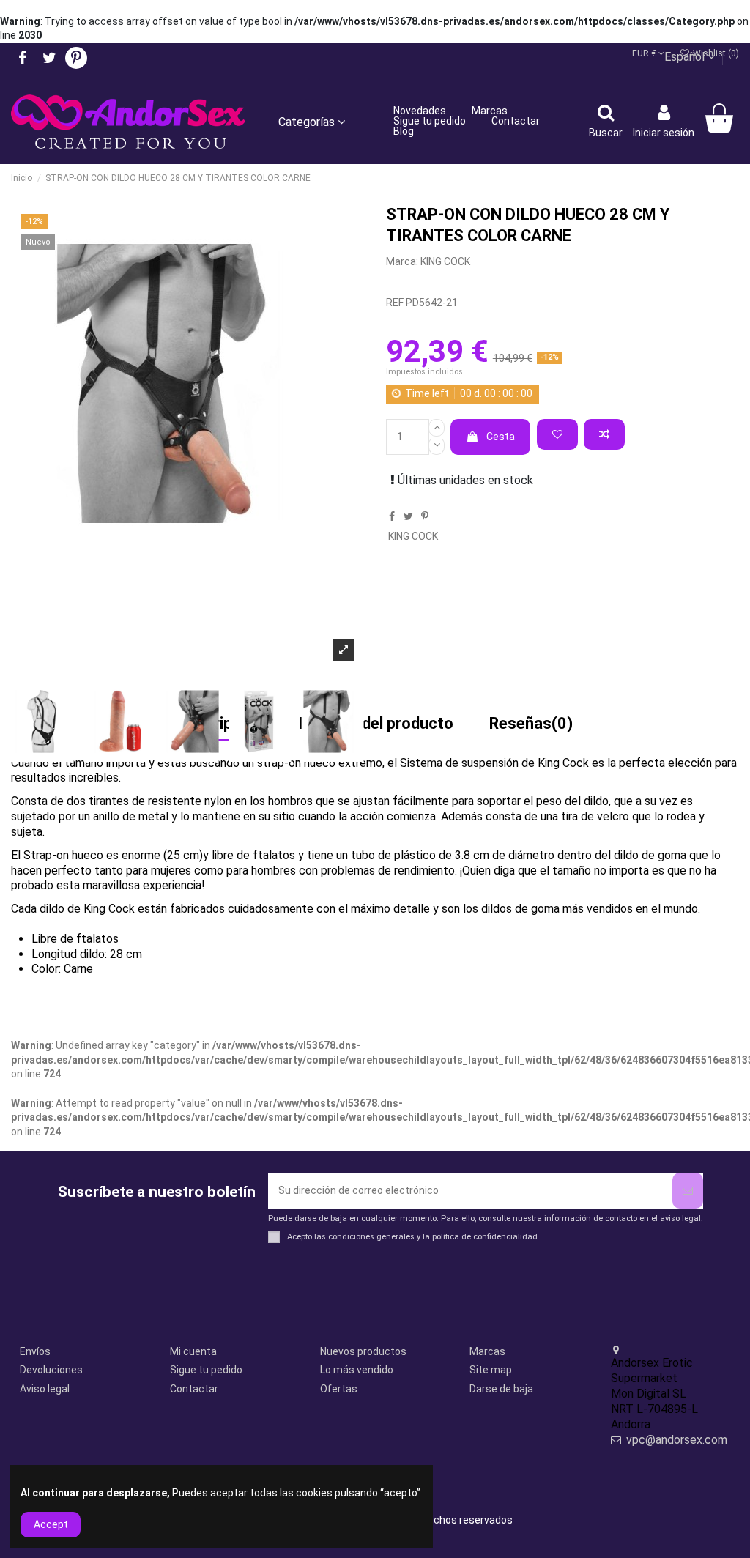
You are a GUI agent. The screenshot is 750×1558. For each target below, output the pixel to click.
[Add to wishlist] (557, 434)
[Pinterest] (424, 516)
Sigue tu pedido (206, 1370)
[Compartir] (392, 516)
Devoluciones (51, 1370)
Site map (490, 1370)
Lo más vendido (356, 1370)
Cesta (500, 436)
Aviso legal (45, 1389)
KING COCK (445, 261)
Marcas (487, 1351)
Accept (51, 1524)
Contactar (194, 1389)
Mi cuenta (193, 1351)
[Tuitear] (408, 516)
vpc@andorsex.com (676, 1440)
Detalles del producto (376, 724)
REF (395, 302)
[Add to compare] (604, 434)
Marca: (402, 261)
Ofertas (338, 1389)
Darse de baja (501, 1389)
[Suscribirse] (687, 1191)
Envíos (35, 1351)
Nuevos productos (363, 1351)
